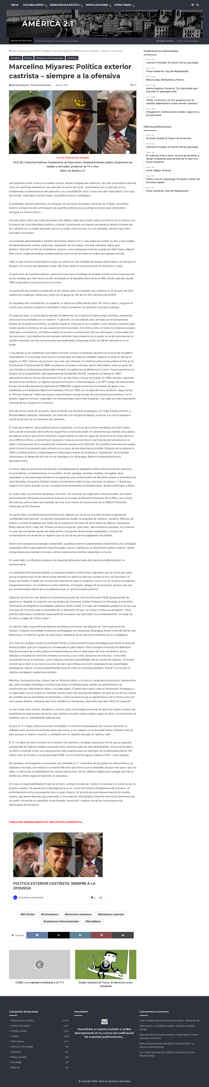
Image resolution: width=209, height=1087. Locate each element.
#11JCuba (28, 914)
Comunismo (50, 914)
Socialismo (94, 921)
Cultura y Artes (19, 1031)
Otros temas (17, 1041)
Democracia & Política (64, 4)
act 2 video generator (151, 1052)
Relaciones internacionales (49, 58)
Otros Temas (122, 4)
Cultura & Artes (33, 4)
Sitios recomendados (187, 41)
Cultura (15, 1036)
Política (28, 58)
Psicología (16, 1062)
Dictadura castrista (112, 914)
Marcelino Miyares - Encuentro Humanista (31, 85)
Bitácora (15, 1067)
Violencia (72, 58)
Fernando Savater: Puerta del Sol (183, 1020)
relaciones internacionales (62, 921)
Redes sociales (19, 1057)
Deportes (16, 1051)
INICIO (14, 4)
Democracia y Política (29, 51)
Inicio (14, 51)
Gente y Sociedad (20, 1025)
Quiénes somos (165, 41)
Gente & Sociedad (97, 4)
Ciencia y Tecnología (22, 1046)
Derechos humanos (79, 914)
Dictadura (46, 51)
